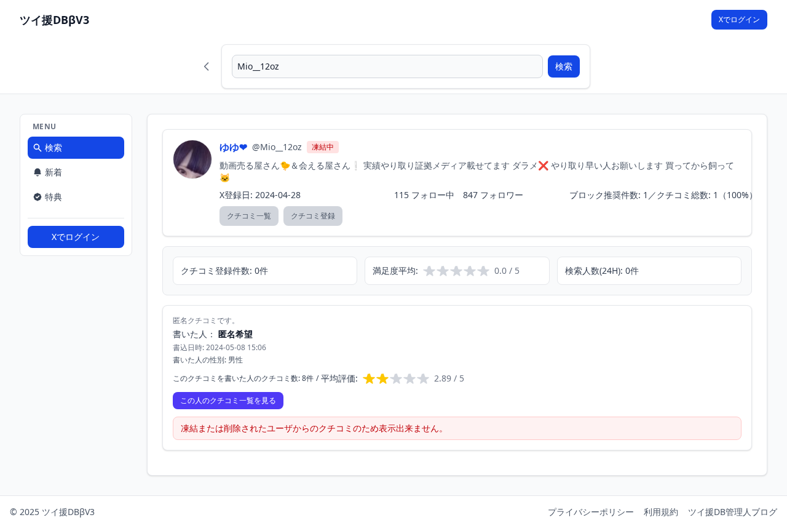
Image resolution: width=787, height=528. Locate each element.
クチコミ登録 (313, 215)
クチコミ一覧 (249, 215)
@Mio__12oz (277, 147)
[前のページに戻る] (206, 66)
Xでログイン (739, 19)
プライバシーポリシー (591, 512)
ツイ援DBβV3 (54, 19)
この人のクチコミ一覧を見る (228, 400)
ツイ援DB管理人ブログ (732, 512)
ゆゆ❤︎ (233, 147)
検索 (563, 66)
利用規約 (661, 512)
